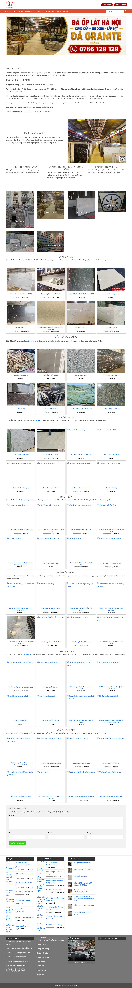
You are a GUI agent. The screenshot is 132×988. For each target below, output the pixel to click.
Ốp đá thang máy (12, 733)
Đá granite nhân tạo (81, 327)
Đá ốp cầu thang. (43, 949)
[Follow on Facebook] (8, 970)
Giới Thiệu (19, 11)
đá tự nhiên (22, 137)
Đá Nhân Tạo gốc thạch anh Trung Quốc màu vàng (51, 328)
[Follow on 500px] (23, 970)
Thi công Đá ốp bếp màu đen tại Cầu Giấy (81, 564)
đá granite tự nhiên (34, 341)
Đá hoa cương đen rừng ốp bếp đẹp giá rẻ (20, 530)
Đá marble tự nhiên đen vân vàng (81, 454)
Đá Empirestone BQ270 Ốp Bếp (81, 529)
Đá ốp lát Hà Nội (10, 11)
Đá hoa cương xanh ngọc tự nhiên (81, 408)
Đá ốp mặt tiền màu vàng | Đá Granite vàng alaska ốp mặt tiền (111, 721)
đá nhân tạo (64, 260)
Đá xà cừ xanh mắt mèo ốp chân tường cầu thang (111, 609)
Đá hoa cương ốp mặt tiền (51, 720)
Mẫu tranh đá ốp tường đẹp (84, 905)
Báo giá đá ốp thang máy (82, 863)
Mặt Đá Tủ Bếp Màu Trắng (50, 563)
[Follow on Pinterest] (12, 970)
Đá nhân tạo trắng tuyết (111, 294)
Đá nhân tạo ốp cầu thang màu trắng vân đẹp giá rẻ (21, 642)
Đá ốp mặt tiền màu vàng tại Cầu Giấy (21, 687)
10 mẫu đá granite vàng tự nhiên (83, 913)
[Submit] (125, 11)
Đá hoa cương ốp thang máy (111, 763)
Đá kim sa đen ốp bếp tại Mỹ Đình (111, 563)
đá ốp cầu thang (19, 576)
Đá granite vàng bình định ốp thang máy (81, 796)
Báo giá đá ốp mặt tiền (21, 720)
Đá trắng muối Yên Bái (51, 375)
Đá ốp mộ (40, 974)
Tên (10, 833)
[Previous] (8, 57)
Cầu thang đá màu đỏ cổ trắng (51, 642)
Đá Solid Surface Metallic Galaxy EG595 (81, 294)
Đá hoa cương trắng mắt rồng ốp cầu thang (111, 642)
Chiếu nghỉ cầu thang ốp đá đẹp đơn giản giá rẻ (20, 609)
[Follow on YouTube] (15, 970)
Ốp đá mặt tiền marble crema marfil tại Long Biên (81, 721)
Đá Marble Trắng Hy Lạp (21, 454)
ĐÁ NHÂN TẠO (49, 11)
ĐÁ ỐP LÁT (27, 11)
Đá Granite (41, 962)
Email (50, 833)
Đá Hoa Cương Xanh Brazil (111, 408)
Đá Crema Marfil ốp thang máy (21, 796)
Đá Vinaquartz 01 (111, 327)
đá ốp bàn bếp (24, 500)
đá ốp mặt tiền (29, 654)
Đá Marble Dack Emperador (81, 488)
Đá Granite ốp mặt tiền (51, 687)
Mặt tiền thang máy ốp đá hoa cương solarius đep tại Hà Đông (20, 764)
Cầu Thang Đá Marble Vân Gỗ (50, 608)
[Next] (14, 57)
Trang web (90, 833)
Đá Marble (40, 966)
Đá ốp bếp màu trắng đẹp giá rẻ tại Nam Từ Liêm (51, 530)
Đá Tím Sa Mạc (20, 408)
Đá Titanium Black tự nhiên (111, 375)
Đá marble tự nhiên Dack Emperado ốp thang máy (51, 797)
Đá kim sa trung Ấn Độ (51, 408)
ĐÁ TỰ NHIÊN (38, 11)
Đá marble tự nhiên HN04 (51, 488)
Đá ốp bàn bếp (42, 944)
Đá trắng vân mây (111, 488)
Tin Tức (59, 11)
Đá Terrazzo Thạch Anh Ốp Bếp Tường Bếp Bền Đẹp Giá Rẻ (21, 564)
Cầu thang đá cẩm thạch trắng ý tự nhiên (81, 609)
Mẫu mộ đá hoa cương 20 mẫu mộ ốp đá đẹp (83, 884)
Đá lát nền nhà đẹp (80, 876)
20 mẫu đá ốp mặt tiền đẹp (83, 869)
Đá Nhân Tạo (41, 970)
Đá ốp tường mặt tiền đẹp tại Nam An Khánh (81, 688)
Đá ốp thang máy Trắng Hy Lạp (51, 763)
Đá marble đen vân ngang (21, 488)
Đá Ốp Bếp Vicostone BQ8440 (51, 294)
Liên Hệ (65, 11)
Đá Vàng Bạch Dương (21, 375)
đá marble (35, 420)
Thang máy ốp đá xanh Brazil (81, 763)
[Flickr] (19, 970)
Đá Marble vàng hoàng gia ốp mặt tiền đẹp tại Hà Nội (111, 688)
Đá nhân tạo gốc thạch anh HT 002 (21, 294)
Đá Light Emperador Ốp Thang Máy (111, 796)
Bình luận (12, 815)
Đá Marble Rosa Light (51, 454)
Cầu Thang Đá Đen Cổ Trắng (81, 642)
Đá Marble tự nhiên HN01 (111, 454)
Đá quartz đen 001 (21, 327)
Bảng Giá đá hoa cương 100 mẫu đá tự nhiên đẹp (83, 891)
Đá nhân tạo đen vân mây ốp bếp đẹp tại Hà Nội (111, 530)
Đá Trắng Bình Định (81, 375)
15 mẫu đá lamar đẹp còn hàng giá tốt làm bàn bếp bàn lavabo (84, 899)
